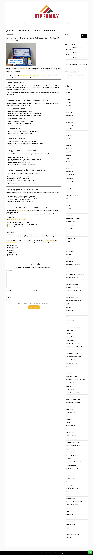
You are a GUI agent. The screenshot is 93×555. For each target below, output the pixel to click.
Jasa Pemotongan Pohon (72, 294)
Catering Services (70, 208)
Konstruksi (68, 333)
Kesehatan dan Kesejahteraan (73, 327)
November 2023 (70, 175)
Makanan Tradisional (71, 425)
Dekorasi (68, 211)
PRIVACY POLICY (63, 24)
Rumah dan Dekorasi (71, 514)
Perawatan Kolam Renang (72, 455)
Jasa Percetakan (70, 304)
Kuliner (67, 366)
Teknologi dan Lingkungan (72, 534)
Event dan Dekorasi (70, 221)
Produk (67, 481)
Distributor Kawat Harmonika (73, 218)
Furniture (68, 231)
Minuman (68, 429)
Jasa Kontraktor (69, 261)
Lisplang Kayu (69, 419)
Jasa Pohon (68, 307)
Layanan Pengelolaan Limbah (73, 402)
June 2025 (68, 135)
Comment (9, 270)
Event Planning (69, 228)
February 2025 (69, 145)
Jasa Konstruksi (69, 258)
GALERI (46, 24)
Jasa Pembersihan (70, 281)
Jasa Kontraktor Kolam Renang (73, 264)
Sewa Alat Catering (70, 527)
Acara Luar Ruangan (70, 192)
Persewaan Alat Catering (72, 468)
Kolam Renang (69, 330)
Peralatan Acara (70, 448)
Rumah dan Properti (71, 518)
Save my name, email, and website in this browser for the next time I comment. (34, 303)
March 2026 (69, 105)
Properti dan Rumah (71, 498)
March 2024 (69, 161)
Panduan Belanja (70, 432)
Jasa (67, 244)
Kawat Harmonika (70, 320)
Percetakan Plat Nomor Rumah (73, 462)
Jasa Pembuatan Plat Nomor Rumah (74, 290)
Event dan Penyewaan (71, 225)
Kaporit (67, 314)
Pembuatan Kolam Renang (72, 442)
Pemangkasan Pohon (71, 435)
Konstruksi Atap (70, 337)
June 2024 (68, 155)
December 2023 (70, 171)
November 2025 (70, 119)
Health (67, 235)
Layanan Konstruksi (70, 386)
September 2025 (70, 125)
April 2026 (68, 102)
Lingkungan (68, 415)
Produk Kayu (69, 491)
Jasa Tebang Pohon (70, 310)
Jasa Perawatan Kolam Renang (73, 300)
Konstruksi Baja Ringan (71, 340)
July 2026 (68, 92)
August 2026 (69, 89)
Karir (67, 317)
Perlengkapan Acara (71, 465)
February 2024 (69, 165)
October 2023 (69, 178)
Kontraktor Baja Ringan (71, 360)
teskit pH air (25, 68)
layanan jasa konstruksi (71, 376)
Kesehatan (68, 323)
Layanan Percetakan (71, 406)
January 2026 (69, 112)
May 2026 (68, 99)
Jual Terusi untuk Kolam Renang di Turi (75, 61)
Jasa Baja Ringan (70, 248)
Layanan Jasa (69, 373)
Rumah (67, 511)
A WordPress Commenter (74, 75)
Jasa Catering (69, 254)
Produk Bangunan (70, 485)
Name (9, 290)
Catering (68, 205)
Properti (68, 494)
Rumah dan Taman (70, 524)
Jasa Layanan (69, 267)
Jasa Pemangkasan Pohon (72, 277)
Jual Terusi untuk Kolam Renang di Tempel (76, 64)
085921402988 (24, 75)
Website (9, 297)
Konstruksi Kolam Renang (72, 353)
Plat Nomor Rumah (70, 475)
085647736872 (34, 75)
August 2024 (69, 152)
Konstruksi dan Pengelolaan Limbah (74, 346)
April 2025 (68, 138)
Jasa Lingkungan (70, 271)
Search (67, 34)
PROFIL (33, 24)
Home (26, 24)
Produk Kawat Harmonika (72, 488)
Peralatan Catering (70, 452)
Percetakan (68, 458)
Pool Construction (70, 478)
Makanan (68, 422)
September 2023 (70, 181)
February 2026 (69, 109)
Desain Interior (69, 215)
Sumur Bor (68, 531)
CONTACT (54, 24)
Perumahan (68, 471)
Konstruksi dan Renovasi (72, 350)
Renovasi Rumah (70, 508)
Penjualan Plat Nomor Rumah (73, 445)
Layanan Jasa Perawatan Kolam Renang (75, 379)
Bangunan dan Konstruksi (72, 195)
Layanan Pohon (69, 409)
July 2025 (68, 132)
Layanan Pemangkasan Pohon (73, 392)
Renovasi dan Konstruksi (72, 504)
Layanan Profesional (71, 412)
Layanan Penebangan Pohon (73, 399)
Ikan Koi (68, 241)
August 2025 (69, 129)
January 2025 (69, 148)
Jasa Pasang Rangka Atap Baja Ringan (75, 274)
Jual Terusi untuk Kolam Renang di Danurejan (77, 57)
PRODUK (39, 24)
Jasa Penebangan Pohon (72, 297)
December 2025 (70, 115)
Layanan (68, 369)
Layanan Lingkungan (70, 389)
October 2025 (69, 122)
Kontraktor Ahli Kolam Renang (73, 356)
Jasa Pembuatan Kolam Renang (73, 287)
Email (36, 290)
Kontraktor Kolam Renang (72, 363)
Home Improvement (71, 238)
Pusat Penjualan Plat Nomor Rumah (74, 501)
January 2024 (69, 168)
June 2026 (68, 96)
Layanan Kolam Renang (71, 383)
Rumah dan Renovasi (71, 521)
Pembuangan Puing (70, 439)
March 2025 (69, 142)
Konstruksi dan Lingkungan (72, 343)
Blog (67, 202)
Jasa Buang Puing (70, 251)
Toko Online (69, 537)
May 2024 (68, 158)
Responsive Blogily (53, 553)
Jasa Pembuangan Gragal (72, 284)
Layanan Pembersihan (71, 396)
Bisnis (67, 198)
